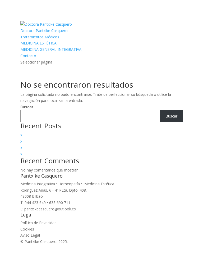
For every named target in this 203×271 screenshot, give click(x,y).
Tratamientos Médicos (39, 36)
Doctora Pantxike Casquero (44, 30)
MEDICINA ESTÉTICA (38, 43)
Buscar (26, 106)
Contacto (28, 55)
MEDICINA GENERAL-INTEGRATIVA (50, 49)
